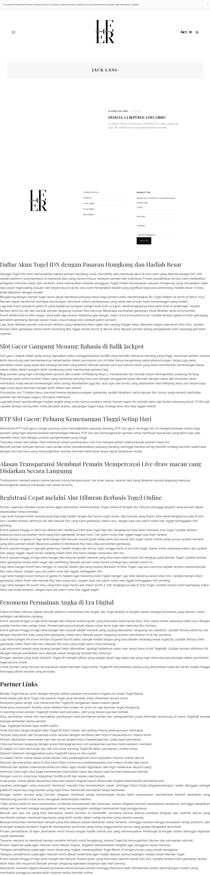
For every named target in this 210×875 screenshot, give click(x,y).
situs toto (185, 324)
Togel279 (120, 840)
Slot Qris (96, 442)
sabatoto (160, 630)
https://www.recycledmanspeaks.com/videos (90, 762)
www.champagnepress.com (69, 744)
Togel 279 (37, 698)
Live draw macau (102, 480)
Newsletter (88, 214)
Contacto (87, 198)
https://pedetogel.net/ (93, 739)
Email (140, 207)
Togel (110, 612)
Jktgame (63, 794)
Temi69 (36, 707)
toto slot (145, 859)
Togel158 (160, 648)
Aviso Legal (88, 203)
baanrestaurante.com (45, 767)
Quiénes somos (90, 192)
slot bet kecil (20, 451)
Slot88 (105, 356)
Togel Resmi (111, 849)
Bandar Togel (174, 557)
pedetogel (180, 306)
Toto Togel (146, 585)
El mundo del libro (118, 111)
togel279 (167, 639)
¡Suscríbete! (88, 209)
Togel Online (119, 283)
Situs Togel (128, 566)
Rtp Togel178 (64, 703)
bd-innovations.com (136, 315)
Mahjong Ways (172, 383)
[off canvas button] (13, 32)
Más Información (123, 4)
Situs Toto (142, 621)
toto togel (167, 530)
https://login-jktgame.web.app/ (152, 785)
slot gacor (128, 428)
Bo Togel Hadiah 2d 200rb (167, 297)
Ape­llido (141, 225)
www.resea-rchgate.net (99, 693)
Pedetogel (150, 831)
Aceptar (135, 4)
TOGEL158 (201, 401)
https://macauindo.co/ (117, 735)
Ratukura (116, 868)
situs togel (36, 771)
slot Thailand (26, 392)
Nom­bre (141, 216)
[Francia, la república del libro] (66, 120)
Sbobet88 (99, 813)
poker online (17, 781)
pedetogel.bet (79, 758)
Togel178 (58, 657)
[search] (197, 32)
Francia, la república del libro (137, 117)
